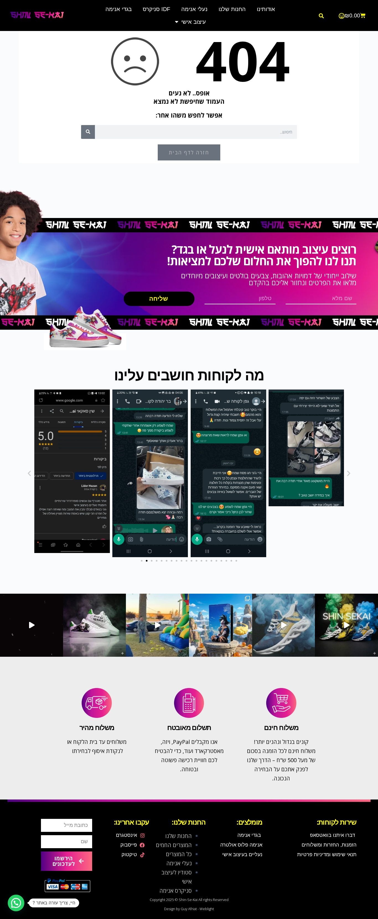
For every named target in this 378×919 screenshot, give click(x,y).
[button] (321, 15)
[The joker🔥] (94, 625)
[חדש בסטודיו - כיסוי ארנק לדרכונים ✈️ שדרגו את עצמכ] (220, 625)
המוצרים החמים (174, 845)
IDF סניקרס (156, 9)
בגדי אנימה (118, 9)
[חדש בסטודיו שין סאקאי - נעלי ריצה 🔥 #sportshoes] (346, 625)
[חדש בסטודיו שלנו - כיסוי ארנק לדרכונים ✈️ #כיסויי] (157, 625)
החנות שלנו (232, 9)
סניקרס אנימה (175, 890)
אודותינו (266, 9)
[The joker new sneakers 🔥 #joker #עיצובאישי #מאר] (31, 625)
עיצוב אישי (193, 22)
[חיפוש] (88, 132)
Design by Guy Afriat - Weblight (189, 908)
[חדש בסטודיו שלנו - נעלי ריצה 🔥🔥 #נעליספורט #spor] (283, 625)
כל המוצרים (179, 854)
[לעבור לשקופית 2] (146, 561)
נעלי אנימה (194, 9)
